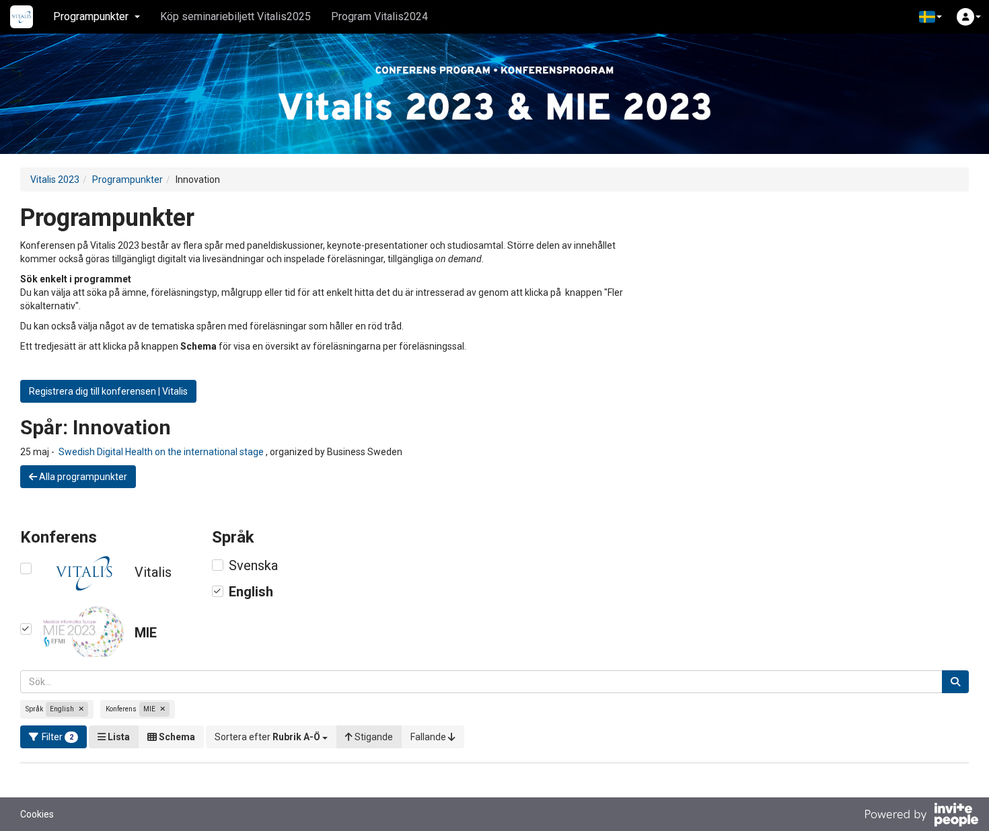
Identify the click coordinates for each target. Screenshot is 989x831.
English (251, 592)
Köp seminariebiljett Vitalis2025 (235, 16)
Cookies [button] (37, 814)
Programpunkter (127, 179)
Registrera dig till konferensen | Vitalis (108, 391)
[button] (930, 17)
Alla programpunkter (82, 476)
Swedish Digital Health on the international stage (160, 451)
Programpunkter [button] (91, 16)
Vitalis (153, 572)
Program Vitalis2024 (379, 16)
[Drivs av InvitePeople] (921, 816)
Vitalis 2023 (54, 179)
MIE (146, 633)
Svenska (253, 565)
